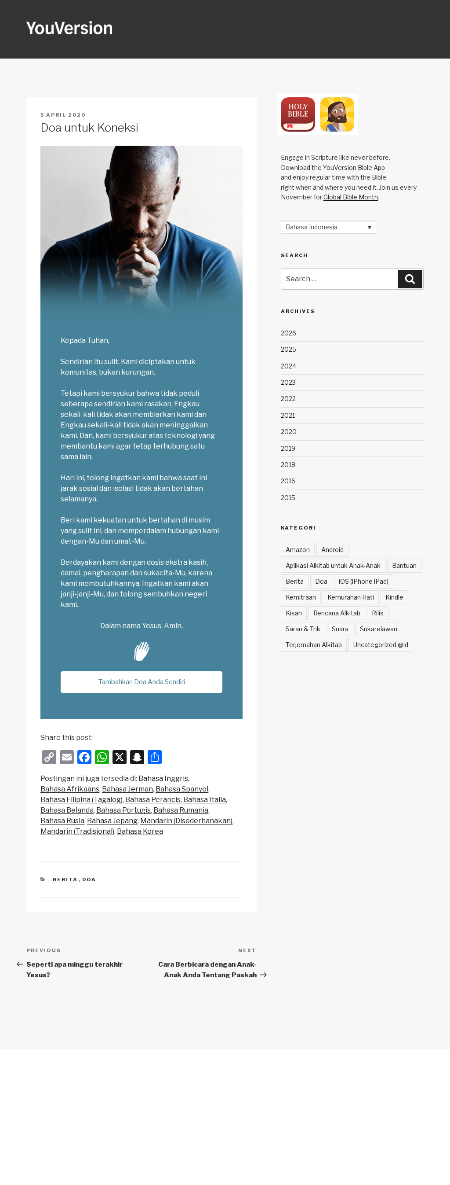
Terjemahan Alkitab (314, 644)
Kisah (294, 613)
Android (332, 549)
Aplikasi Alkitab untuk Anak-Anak (333, 565)
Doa (89, 879)
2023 (288, 382)
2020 (289, 431)
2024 (288, 366)
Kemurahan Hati (350, 597)
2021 (288, 415)
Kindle (394, 597)
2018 (288, 464)
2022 (288, 398)
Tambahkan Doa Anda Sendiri (141, 682)
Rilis (378, 613)
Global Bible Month (350, 197)
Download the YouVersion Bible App (333, 167)
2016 (288, 481)
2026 (288, 333)
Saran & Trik (303, 629)
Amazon (298, 549)
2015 (288, 497)
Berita (65, 879)
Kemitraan (301, 597)
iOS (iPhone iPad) (363, 581)
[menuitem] (163, 778)
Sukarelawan (378, 629)
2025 (288, 349)
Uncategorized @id (380, 644)
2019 (288, 448)
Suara (340, 629)
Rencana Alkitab (336, 613)
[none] (328, 227)
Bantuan (404, 565)
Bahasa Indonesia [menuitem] (312, 227)
